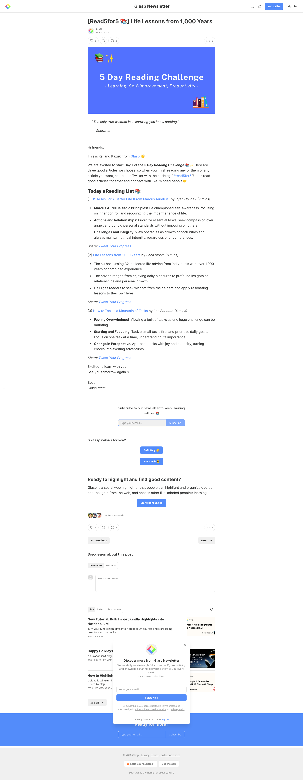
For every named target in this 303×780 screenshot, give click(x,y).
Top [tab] (92, 609)
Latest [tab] (101, 609)
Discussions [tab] (114, 609)
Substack (134, 772)
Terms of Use (168, 705)
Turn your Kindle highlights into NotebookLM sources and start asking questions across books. (130, 630)
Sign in (292, 6)
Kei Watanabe (110, 660)
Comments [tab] (96, 565)
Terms (155, 755)
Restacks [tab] (111, 565)
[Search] (252, 6)
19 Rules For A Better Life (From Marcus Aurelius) (131, 199)
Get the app (169, 763)
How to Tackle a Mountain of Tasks (120, 311)
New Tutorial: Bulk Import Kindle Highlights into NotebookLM (126, 621)
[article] (151, 630)
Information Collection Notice (150, 709)
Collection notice (170, 755)
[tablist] (103, 565)
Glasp (99, 29)
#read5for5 (182, 176)
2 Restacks (119, 515)
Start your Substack (142, 763)
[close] (185, 645)
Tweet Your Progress (115, 246)
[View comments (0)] (103, 40)
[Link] (83, 191)
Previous (101, 540)
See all (94, 702)
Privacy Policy (178, 709)
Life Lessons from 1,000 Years (116, 255)
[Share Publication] (259, 6)
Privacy (145, 755)
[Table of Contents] (3, 390)
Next (204, 540)
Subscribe (274, 6)
